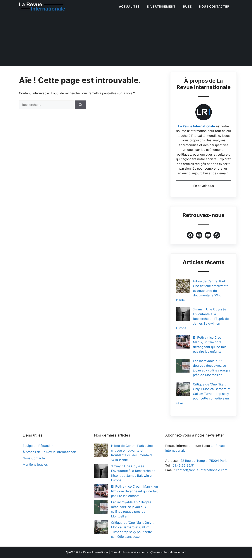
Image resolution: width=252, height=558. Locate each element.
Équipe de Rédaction (38, 446)
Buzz (187, 6)
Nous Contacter (214, 6)
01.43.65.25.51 (183, 465)
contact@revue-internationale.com (201, 470)
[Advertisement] (126, 40)
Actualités (129, 6)
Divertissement (161, 6)
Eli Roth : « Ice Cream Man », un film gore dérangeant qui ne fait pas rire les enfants (134, 491)
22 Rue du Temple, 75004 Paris (203, 461)
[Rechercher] (80, 104)
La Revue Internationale (196, 126)
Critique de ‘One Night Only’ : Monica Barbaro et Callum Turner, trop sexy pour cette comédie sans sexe (203, 394)
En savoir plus (203, 186)
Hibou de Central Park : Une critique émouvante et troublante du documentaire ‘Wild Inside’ (202, 290)
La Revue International (93, 552)
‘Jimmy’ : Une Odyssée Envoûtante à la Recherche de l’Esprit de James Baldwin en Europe (202, 318)
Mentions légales (35, 464)
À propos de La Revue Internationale (50, 452)
